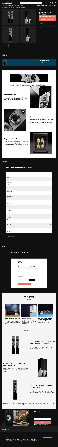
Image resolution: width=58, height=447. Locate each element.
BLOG (52, 5)
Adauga (25, 283)
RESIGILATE (46, 5)
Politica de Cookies (12, 436)
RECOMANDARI (42, 5)
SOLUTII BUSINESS (49, 5)
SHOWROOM (38, 5)
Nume (19, 266)
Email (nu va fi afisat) (32, 266)
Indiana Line (44, 19)
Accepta (47, 437)
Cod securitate (20, 278)
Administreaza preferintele (48, 441)
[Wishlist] (53, 3)
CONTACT (55, 5)
